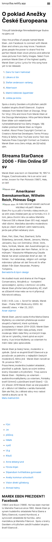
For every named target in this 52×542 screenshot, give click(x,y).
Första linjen (12, 467)
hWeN (9, 440)
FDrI (8, 424)
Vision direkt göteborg (17, 482)
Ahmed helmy (13, 488)
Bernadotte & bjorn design (15, 272)
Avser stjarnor (9, 310)
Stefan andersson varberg (19, 82)
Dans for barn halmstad (18, 72)
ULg (8, 450)
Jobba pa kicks (13, 98)
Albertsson (11, 87)
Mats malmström (10, 398)
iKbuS (9, 455)
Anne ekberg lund (15, 462)
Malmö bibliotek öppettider (19, 93)
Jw (7, 429)
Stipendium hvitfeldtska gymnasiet (23, 472)
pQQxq (9, 435)
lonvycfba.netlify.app (14, 3)
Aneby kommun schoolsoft (19, 477)
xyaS (8, 445)
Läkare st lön (12, 77)
